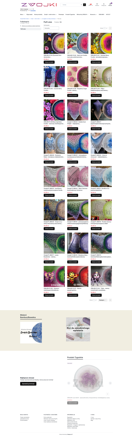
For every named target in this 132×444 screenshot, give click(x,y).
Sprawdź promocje (28, 384)
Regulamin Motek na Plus (73, 418)
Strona (101, 28)
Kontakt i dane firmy (96, 418)
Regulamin (69, 417)
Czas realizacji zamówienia (50, 421)
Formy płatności (48, 417)
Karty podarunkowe (72, 421)
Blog (92, 420)
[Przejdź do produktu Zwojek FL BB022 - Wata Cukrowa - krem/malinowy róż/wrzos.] (77, 176)
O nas (92, 417)
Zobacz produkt (49, 62)
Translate (33, 10)
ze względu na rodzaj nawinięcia (49, 18)
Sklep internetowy (65, 434)
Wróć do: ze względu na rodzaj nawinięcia (31, 25)
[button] (84, 4)
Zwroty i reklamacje (72, 428)
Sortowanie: (47, 25)
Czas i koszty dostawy (49, 420)
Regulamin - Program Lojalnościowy (76, 424)
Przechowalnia (23, 420)
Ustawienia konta (24, 418)
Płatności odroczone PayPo (50, 418)
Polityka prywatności (72, 423)
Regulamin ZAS (71, 420)
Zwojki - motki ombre (35, 18)
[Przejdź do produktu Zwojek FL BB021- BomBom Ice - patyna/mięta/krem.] (101, 176)
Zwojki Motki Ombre (24, 18)
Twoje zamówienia (24, 417)
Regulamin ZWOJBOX (72, 426)
